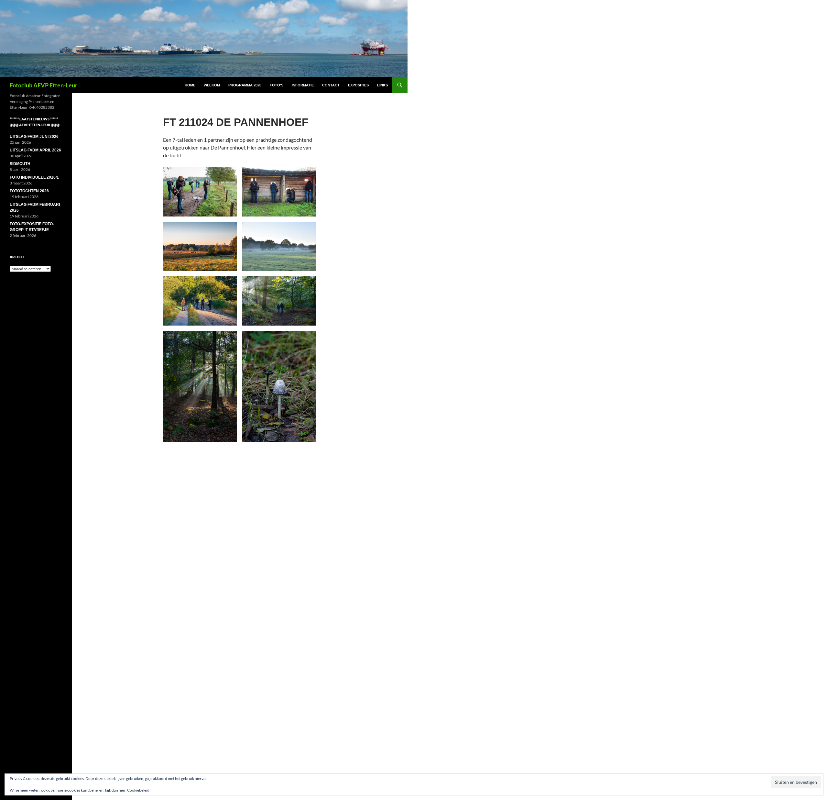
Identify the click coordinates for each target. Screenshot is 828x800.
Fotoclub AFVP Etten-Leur (43, 85)
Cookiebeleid (138, 790)
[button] (200, 192)
